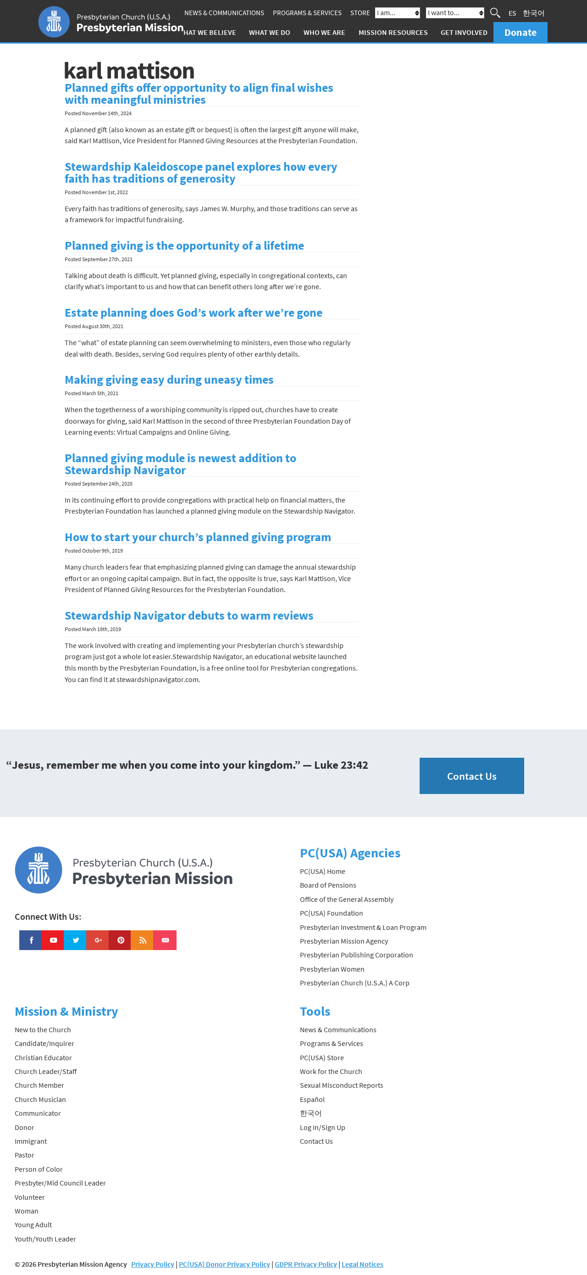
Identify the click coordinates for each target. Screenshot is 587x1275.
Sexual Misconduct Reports (341, 1085)
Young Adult (33, 1224)
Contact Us (472, 776)
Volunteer (30, 1197)
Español (312, 1099)
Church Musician (40, 1099)
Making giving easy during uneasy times (169, 379)
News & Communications (224, 12)
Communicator (38, 1113)
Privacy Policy (152, 1264)
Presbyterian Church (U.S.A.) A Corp (355, 982)
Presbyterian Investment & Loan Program (363, 927)
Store (360, 12)
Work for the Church (331, 1071)
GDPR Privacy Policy (306, 1264)
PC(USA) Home (322, 871)
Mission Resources (393, 32)
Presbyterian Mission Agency (344, 940)
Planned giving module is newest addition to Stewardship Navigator (180, 464)
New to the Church (43, 1029)
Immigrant (31, 1141)
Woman (27, 1210)
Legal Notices (362, 1264)
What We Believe (206, 32)
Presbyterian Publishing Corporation (356, 954)
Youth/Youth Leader (45, 1238)
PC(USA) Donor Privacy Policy (224, 1264)
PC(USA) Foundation (331, 912)
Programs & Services (307, 12)
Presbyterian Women (332, 968)
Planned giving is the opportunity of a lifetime (184, 245)
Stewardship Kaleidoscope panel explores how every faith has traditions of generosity (201, 172)
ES (512, 12)
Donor (24, 1127)
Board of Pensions (328, 884)
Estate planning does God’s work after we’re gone (193, 312)
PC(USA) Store (322, 1057)
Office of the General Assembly (346, 899)
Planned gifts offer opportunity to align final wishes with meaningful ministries (199, 93)
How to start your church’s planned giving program (198, 537)
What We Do (269, 32)
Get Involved (464, 32)
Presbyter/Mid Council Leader (60, 1182)
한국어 (534, 12)
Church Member (39, 1085)
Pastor (24, 1154)
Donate (520, 32)
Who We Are (324, 32)
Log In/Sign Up (322, 1127)
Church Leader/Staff (46, 1071)
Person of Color (39, 1169)
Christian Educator (43, 1057)
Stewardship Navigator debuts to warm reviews (189, 615)
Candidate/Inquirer (44, 1043)
